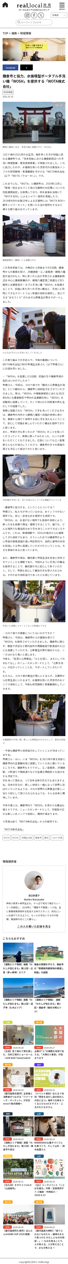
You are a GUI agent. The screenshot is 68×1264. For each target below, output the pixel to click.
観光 (46, 837)
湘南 (14, 33)
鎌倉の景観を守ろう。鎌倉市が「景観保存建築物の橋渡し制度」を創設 (49, 968)
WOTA (6, 837)
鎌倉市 (38, 837)
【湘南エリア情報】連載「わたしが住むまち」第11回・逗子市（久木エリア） (18, 1003)
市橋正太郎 (27, 837)
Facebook (10, 67)
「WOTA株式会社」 (14, 829)
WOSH (15, 837)
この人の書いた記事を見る (34, 926)
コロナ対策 (57, 837)
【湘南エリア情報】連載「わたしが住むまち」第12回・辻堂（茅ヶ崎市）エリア (18, 968)
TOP (5, 33)
